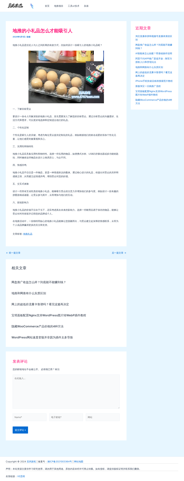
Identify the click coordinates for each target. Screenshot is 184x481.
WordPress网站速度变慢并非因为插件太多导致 (42, 337)
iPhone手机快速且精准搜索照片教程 (154, 80)
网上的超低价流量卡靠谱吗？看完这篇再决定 (40, 304)
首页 (47, 5)
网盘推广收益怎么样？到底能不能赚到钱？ (39, 282)
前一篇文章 (13, 253)
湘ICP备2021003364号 (59, 461)
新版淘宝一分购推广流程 (148, 86)
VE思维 (21, 476)
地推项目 (58, 5)
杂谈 (86, 5)
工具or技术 (73, 5)
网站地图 (78, 461)
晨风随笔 (31, 461)
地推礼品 (27, 233)
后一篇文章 (119, 253)
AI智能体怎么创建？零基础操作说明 (153, 53)
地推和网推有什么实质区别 (29, 293)
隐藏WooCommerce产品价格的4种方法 (38, 326)
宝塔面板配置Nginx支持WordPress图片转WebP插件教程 (49, 315)
